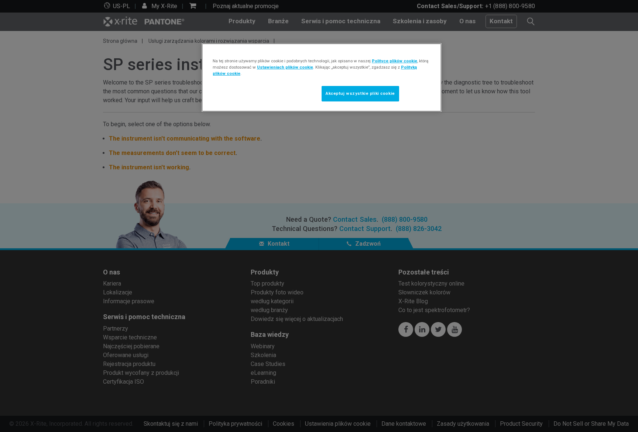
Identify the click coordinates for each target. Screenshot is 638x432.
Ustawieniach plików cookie (285, 67)
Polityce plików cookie (394, 60)
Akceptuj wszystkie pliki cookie (360, 93)
